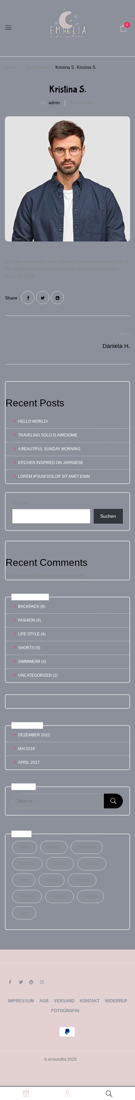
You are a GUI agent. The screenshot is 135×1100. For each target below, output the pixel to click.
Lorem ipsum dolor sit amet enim (54, 476)
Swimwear (29, 661)
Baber (24, 847)
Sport (24, 912)
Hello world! (33, 421)
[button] (123, 28)
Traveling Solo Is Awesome (47, 435)
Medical (82, 880)
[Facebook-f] (10, 982)
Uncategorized (35, 675)
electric (60, 863)
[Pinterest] (31, 982)
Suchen (20, 503)
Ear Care (27, 863)
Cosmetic (87, 847)
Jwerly (52, 880)
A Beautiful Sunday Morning (49, 449)
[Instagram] (41, 982)
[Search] (113, 801)
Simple (90, 896)
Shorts (26, 648)
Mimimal (27, 896)
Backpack (28, 606)
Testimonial (36, 67)
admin (54, 102)
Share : (12, 297)
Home (10, 67)
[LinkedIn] (57, 297)
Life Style (29, 634)
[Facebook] (27, 297)
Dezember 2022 (34, 735)
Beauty (54, 847)
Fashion (26, 620)
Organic (59, 896)
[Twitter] (42, 297)
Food (24, 880)
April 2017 (29, 762)
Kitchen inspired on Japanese (50, 462)
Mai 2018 (26, 748)
